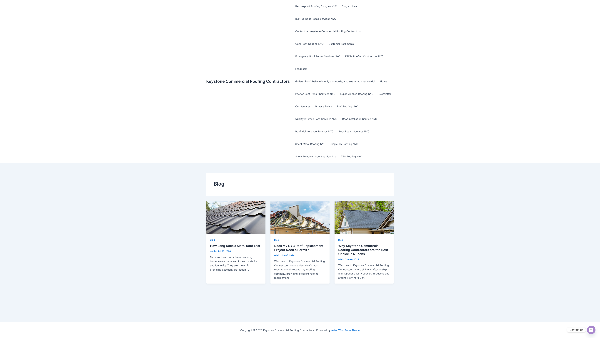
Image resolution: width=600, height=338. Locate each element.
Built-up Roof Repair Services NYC (315, 18)
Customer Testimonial (341, 43)
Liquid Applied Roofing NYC (356, 93)
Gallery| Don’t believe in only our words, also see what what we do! (335, 81)
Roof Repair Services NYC (354, 131)
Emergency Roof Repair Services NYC (317, 56)
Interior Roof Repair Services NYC (315, 93)
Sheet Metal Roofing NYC (310, 144)
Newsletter (384, 93)
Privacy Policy (323, 106)
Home (383, 81)
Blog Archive (349, 6)
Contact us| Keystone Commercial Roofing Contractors (328, 31)
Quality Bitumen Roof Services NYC (316, 118)
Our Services (302, 106)
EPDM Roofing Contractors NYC (364, 56)
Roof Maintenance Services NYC (314, 131)
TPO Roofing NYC (351, 156)
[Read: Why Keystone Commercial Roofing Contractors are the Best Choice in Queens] (364, 217)
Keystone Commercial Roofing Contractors (248, 81)
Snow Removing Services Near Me (315, 156)
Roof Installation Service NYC (359, 118)
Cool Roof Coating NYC (309, 43)
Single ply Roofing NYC (344, 144)
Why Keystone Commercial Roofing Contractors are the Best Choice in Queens (363, 250)
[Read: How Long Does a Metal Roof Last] (235, 217)
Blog (212, 239)
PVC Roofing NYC (347, 106)
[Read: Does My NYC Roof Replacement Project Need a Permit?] (300, 217)
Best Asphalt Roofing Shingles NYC (316, 6)
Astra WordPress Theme (345, 330)
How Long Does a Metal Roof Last (235, 246)
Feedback (301, 68)
